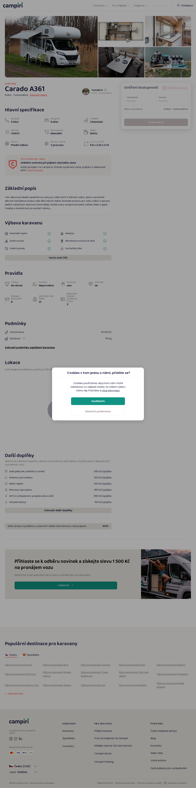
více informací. (111, 390)
